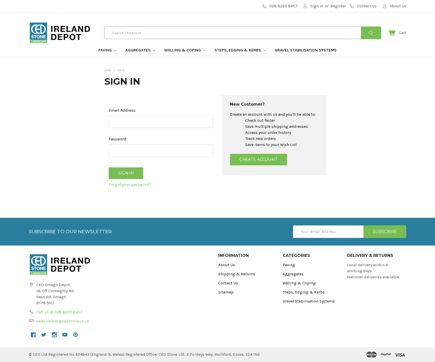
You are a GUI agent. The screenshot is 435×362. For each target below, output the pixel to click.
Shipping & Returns (236, 274)
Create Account (258, 159)
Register (338, 6)
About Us (226, 264)
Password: (118, 139)
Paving (105, 50)
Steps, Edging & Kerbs (238, 50)
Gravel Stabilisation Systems (306, 50)
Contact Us (228, 283)
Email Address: (122, 110)
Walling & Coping (183, 50)
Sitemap (226, 292)
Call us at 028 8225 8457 (59, 312)
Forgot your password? (130, 184)
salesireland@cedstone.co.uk (62, 321)
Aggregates (138, 50)
